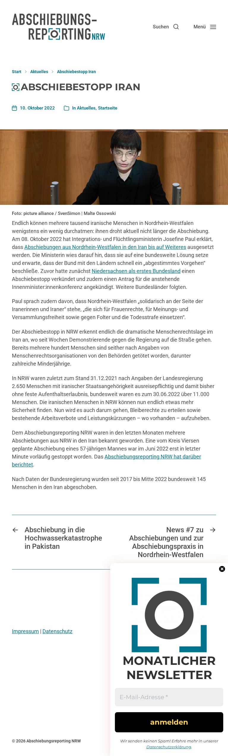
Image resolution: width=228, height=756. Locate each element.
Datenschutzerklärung (168, 746)
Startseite (107, 108)
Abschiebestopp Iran (76, 72)
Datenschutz (57, 631)
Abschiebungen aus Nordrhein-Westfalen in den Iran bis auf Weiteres (105, 247)
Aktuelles (39, 72)
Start (16, 72)
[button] (165, 26)
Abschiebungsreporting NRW (53, 741)
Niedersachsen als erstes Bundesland (136, 271)
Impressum (25, 631)
